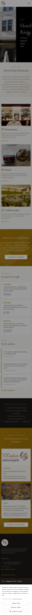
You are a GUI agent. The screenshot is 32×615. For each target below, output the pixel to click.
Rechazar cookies (16, 607)
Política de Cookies (17, 599)
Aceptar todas (16, 603)
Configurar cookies (17, 611)
